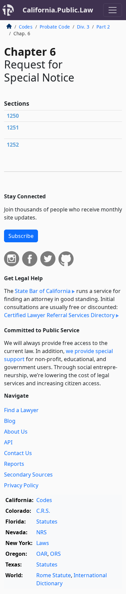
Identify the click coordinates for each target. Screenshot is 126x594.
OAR (41, 553)
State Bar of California (43, 291)
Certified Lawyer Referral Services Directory (59, 315)
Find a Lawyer (21, 410)
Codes (26, 26)
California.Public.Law (58, 9)
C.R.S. (43, 510)
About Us (16, 431)
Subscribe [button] (21, 236)
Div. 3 (83, 26)
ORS (55, 553)
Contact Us (18, 453)
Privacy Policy (21, 485)
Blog (9, 421)
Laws (42, 543)
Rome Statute (53, 575)
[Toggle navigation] (112, 10)
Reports (14, 463)
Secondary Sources (28, 474)
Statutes (46, 521)
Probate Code (55, 26)
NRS (41, 532)
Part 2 (103, 26)
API (8, 442)
